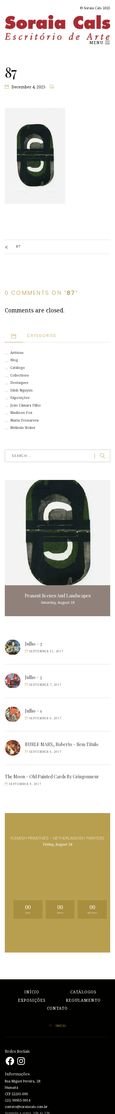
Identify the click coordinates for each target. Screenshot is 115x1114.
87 (18, 246)
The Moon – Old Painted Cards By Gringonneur (52, 777)
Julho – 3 (33, 644)
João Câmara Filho (25, 405)
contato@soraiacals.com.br (26, 1107)
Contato (57, 1008)
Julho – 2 (33, 677)
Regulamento (83, 1000)
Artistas (17, 353)
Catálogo (17, 368)
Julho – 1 (33, 711)
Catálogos (83, 992)
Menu (96, 43)
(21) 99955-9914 (17, 1100)
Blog (14, 360)
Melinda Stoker (22, 428)
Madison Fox (21, 413)
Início (31, 992)
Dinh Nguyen (21, 390)
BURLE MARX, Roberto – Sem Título (61, 744)
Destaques (19, 383)
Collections (19, 375)
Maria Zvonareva (24, 420)
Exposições (20, 398)
